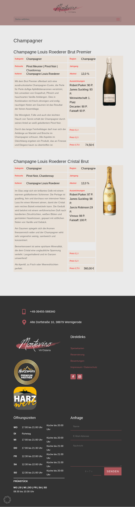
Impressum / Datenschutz (83, 367)
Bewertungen (77, 360)
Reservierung (77, 354)
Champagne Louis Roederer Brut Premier (52, 51)
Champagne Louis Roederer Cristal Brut (51, 161)
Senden (113, 471)
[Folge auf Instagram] (79, 376)
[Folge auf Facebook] (73, 376)
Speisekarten (77, 348)
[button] (7, 499)
